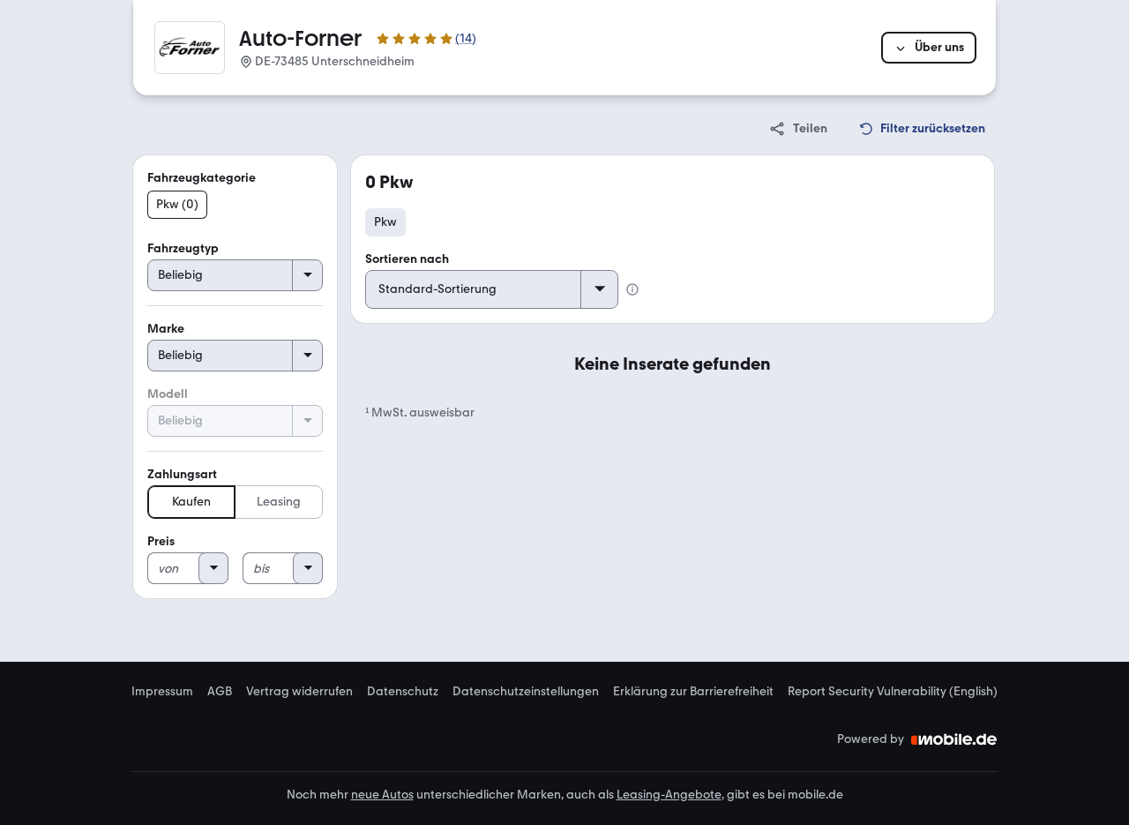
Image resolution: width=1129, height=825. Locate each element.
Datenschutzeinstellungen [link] (525, 692)
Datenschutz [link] (402, 692)
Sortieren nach (407, 258)
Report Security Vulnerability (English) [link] (893, 692)
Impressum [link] (162, 692)
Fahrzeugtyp (183, 248)
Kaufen (191, 501)
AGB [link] (219, 692)
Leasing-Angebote (669, 794)
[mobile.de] (954, 739)
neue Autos (382, 794)
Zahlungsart (182, 474)
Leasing (279, 501)
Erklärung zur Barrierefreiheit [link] (693, 692)
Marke (165, 328)
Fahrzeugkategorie (201, 177)
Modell (167, 393)
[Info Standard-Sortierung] (632, 289)
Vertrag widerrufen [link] (299, 692)
